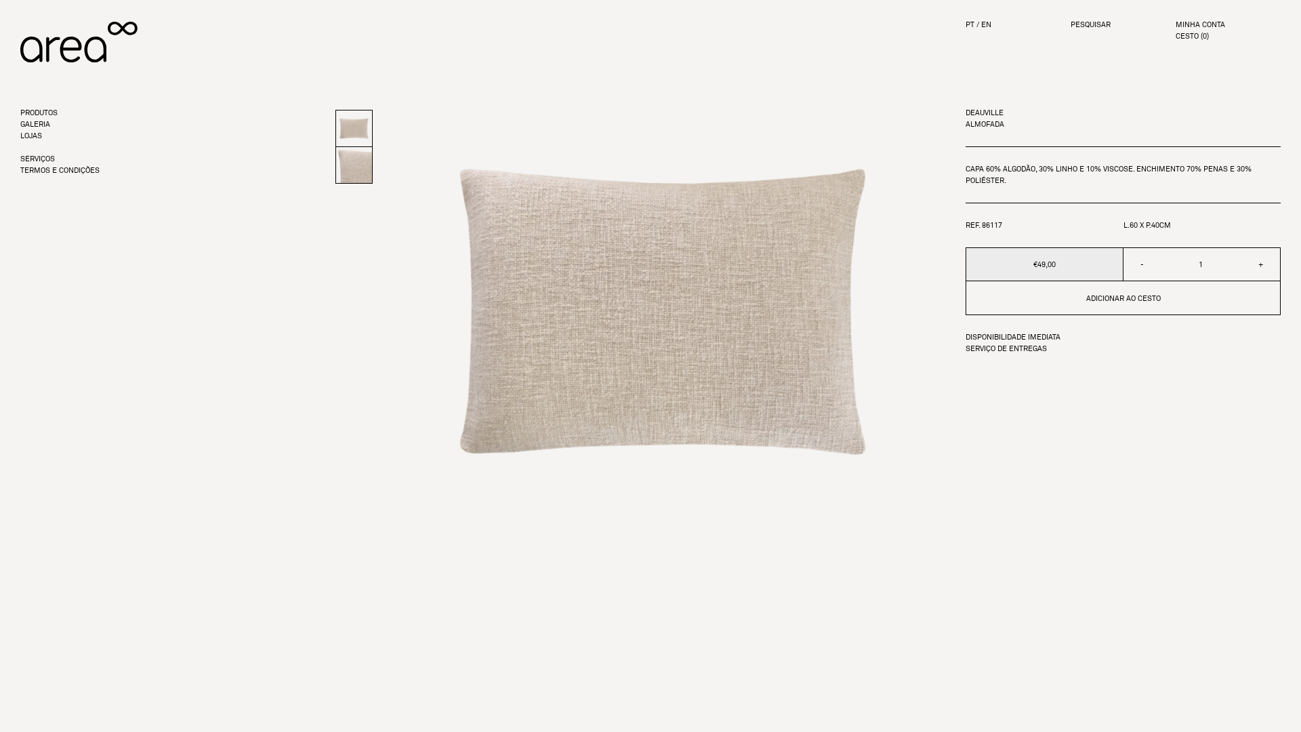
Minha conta (1200, 24)
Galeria (35, 124)
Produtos (39, 112)
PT (970, 24)
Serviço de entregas (1006, 348)
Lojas (31, 135)
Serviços (37, 159)
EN (986, 24)
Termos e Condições (60, 170)
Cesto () (1192, 36)
